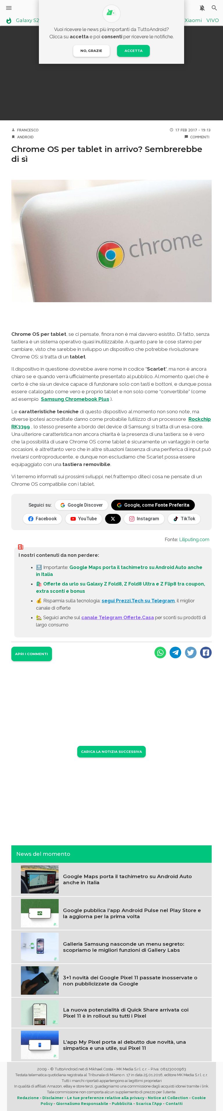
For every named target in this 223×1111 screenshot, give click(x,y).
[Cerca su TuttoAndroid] (214, 8)
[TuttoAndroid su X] (113, 519)
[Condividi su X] (191, 652)
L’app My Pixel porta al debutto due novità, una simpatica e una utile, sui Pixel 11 (124, 1045)
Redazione (28, 1098)
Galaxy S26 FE (32, 20)
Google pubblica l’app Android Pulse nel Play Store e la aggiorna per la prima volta (132, 913)
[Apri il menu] (8, 8)
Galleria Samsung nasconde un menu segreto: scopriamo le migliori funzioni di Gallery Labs (123, 947)
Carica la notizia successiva (111, 752)
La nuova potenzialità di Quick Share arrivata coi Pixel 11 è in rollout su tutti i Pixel (125, 1013)
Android (25, 137)
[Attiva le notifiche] (202, 8)
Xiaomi (193, 20)
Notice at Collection (168, 1098)
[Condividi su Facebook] (206, 652)
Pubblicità (122, 1103)
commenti (199, 137)
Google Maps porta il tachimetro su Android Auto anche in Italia (127, 879)
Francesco (28, 130)
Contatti (174, 1103)
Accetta (134, 51)
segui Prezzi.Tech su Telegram (138, 600)
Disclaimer (53, 1098)
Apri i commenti (31, 654)
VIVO (212, 20)
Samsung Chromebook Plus (75, 399)
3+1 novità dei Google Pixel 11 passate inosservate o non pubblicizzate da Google (130, 980)
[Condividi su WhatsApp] (160, 652)
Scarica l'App (149, 1103)
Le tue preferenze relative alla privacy (105, 1098)
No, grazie (91, 51)
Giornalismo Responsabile (82, 1103)
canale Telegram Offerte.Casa (117, 617)
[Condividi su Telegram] (175, 652)
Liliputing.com (194, 539)
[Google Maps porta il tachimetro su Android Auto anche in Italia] (40, 879)
